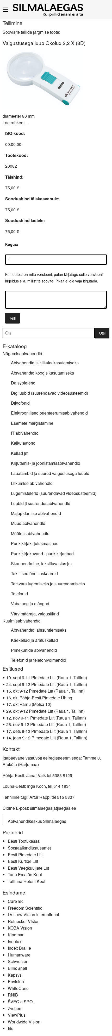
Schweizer (17, 961)
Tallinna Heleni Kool (26, 881)
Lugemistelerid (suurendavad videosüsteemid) (53, 493)
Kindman (16, 935)
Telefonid (19, 594)
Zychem (15, 1008)
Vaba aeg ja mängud (30, 604)
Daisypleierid (23, 383)
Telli (12, 318)
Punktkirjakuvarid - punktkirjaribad (42, 554)
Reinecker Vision (24, 921)
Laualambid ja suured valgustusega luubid (50, 473)
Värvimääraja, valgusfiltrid (35, 614)
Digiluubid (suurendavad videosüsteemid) (49, 393)
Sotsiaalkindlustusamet (29, 848)
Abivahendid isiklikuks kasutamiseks (45, 363)
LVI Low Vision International (33, 915)
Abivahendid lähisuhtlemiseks (38, 630)
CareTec (15, 901)
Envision (16, 981)
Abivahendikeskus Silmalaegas (37, 821)
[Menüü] (5, 10)
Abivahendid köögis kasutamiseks (42, 373)
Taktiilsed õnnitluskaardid (34, 573)
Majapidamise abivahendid (36, 513)
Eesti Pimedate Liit (25, 855)
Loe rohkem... (15, 123)
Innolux (14, 941)
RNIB (13, 995)
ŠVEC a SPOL (21, 1002)
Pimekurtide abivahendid (34, 650)
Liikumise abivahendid (32, 483)
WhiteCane (18, 988)
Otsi (102, 333)
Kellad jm (19, 453)
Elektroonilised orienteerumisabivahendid (49, 413)
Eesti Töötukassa (24, 841)
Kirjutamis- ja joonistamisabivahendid (45, 463)
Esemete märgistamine (32, 423)
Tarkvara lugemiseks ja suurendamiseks (48, 584)
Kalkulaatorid (23, 443)
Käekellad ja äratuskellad (34, 640)
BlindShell (17, 968)
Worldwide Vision (24, 1022)
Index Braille (19, 948)
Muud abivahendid (28, 523)
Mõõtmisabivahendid (30, 533)
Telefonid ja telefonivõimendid (38, 660)
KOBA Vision (20, 928)
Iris (10, 1028)
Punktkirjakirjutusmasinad (35, 543)
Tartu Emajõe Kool (25, 874)
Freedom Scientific (25, 908)
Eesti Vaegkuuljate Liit (28, 868)
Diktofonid (20, 403)
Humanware (19, 955)
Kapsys (15, 975)
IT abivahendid (25, 433)
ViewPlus (17, 1015)
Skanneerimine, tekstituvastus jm (41, 564)
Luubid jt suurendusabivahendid (40, 503)
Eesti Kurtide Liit (23, 861)
